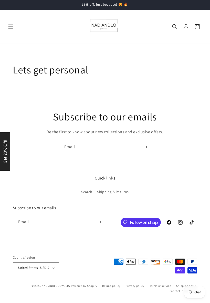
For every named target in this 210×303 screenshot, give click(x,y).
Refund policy (111, 286)
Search (86, 192)
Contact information (183, 291)
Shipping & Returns (113, 192)
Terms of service (160, 286)
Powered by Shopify (84, 286)
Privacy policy (134, 286)
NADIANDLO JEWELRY (56, 286)
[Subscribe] (145, 147)
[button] (10, 26)
